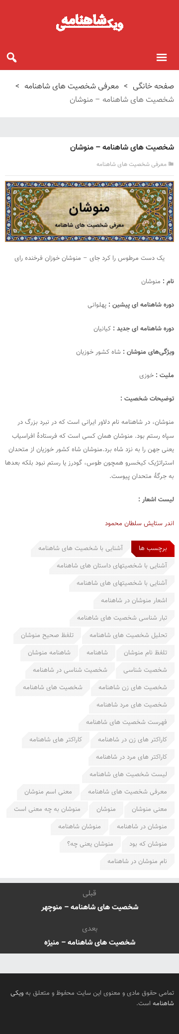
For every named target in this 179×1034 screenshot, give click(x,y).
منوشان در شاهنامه (142, 827)
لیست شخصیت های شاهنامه (128, 775)
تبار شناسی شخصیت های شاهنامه (122, 618)
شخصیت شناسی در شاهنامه (70, 670)
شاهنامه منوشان (49, 653)
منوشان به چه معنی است (47, 809)
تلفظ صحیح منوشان (47, 635)
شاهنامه (97, 653)
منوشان (106, 809)
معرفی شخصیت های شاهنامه (71, 86)
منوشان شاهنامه (79, 827)
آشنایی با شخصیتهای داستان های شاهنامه (112, 566)
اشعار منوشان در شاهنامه (134, 601)
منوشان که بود (148, 844)
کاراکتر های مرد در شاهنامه (131, 757)
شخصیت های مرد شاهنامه (131, 705)
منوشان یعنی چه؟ (90, 844)
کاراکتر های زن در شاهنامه (132, 740)
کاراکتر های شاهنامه (55, 740)
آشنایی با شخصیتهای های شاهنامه (122, 583)
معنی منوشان (149, 809)
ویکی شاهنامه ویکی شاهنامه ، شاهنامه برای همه (89, 22)
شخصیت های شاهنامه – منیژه (89, 943)
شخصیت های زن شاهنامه (132, 688)
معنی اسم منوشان (48, 792)
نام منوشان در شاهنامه (137, 862)
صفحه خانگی (153, 86)
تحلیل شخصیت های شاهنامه (128, 635)
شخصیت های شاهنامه (53, 688)
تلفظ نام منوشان (145, 653)
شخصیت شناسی (145, 670)
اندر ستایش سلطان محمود (139, 524)
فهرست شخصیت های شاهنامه (126, 722)
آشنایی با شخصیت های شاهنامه (80, 549)
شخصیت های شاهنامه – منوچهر (89, 907)
